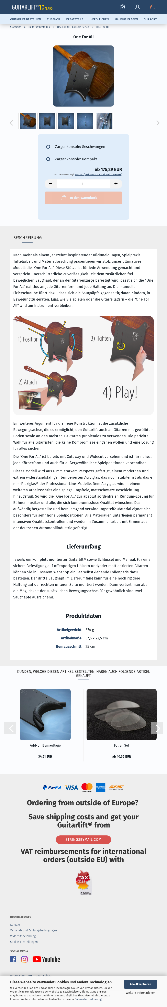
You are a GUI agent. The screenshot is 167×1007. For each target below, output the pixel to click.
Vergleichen (100, 19)
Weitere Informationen (140, 993)
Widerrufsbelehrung (23, 936)
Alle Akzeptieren (140, 984)
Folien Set (121, 745)
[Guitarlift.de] (33, 7)
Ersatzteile (74, 19)
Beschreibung (27, 237)
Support (150, 19)
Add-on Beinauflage (45, 745)
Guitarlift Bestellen (25, 19)
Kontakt (15, 925)
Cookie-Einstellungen (24, 942)
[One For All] (83, 75)
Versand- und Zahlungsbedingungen (33, 930)
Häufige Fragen (126, 19)
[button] (122, 7)
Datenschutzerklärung (88, 999)
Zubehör (53, 19)
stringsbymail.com (83, 839)
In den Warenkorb (83, 198)
